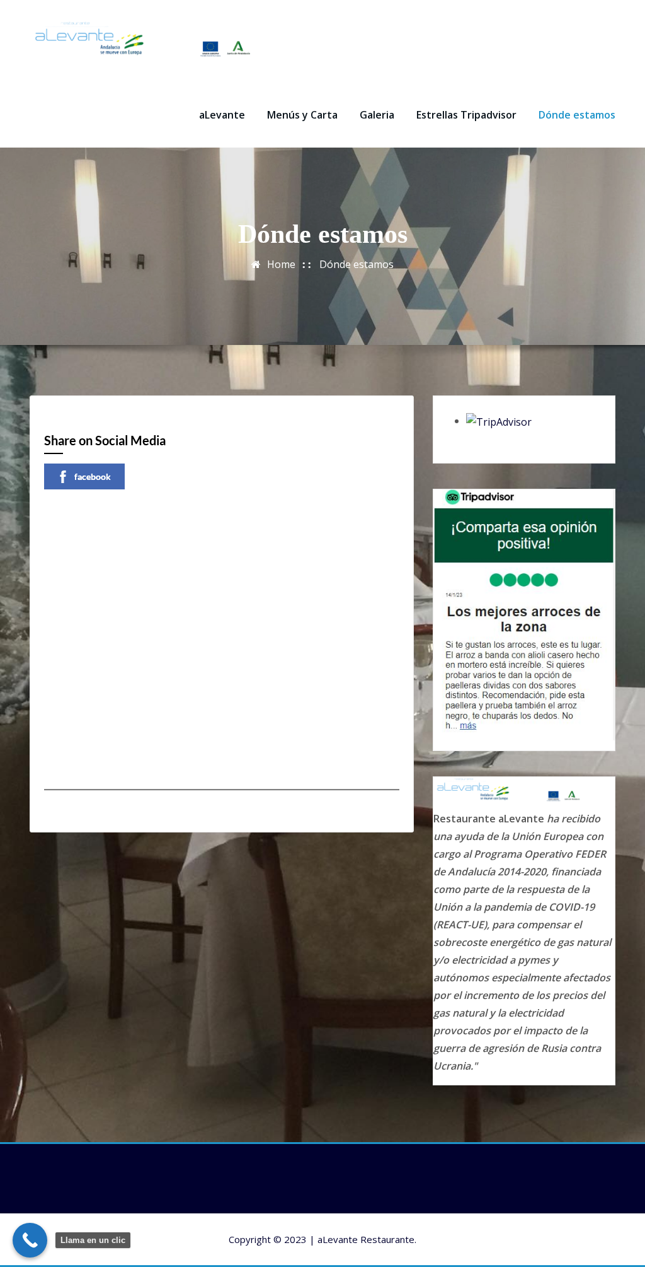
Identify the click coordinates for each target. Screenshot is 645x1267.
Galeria (377, 115)
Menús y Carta (302, 115)
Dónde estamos (577, 115)
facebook (92, 476)
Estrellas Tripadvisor (466, 115)
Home (281, 264)
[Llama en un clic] (30, 1240)
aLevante (222, 115)
